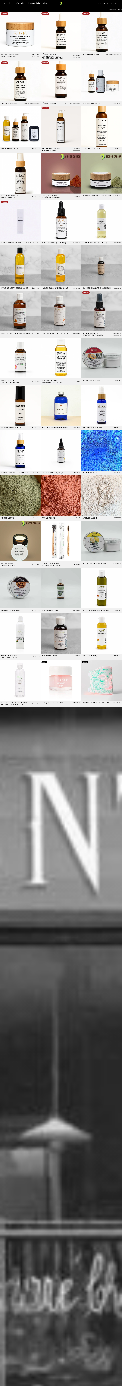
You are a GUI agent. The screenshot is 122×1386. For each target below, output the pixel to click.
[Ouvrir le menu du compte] (112, 3)
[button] (120, 9)
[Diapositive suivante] (38, 32)
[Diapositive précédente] (3, 32)
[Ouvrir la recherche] (108, 3)
